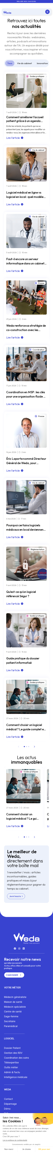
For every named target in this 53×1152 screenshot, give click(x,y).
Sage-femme (11, 1016)
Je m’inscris (15, 896)
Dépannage (10, 1104)
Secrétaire (9, 1021)
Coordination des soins (16, 1057)
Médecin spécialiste (15, 1006)
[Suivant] (34, 746)
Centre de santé (13, 1011)
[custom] (15, 948)
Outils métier (11, 1067)
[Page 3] (28, 746)
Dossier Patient (12, 1048)
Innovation (42, 63)
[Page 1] (24, 746)
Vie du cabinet (24, 63)
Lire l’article (13, 137)
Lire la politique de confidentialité (15, 1140)
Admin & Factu (12, 1072)
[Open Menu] (47, 12)
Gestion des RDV (13, 1053)
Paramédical (11, 1026)
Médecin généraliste (15, 997)
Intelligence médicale (15, 1077)
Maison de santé (13, 1002)
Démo (7, 1108)
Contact (8, 1099)
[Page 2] (26, 746)
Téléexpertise (11, 1062)
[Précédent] (19, 746)
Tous (9, 63)
